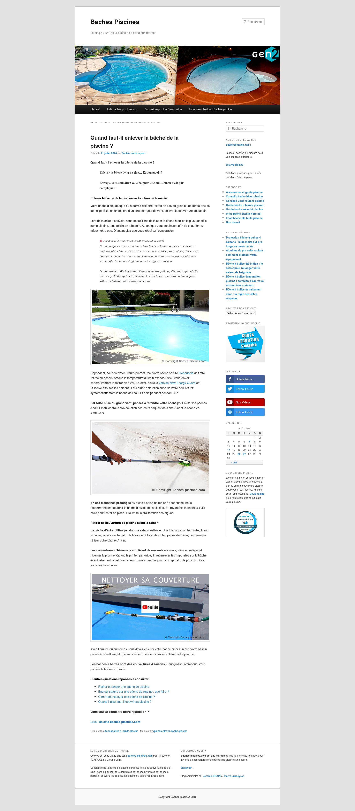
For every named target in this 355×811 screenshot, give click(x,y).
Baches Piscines (114, 21)
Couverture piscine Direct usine (163, 109)
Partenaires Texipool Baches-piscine (210, 109)
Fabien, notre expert (133, 153)
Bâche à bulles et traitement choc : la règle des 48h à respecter (243, 293)
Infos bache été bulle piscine (244, 218)
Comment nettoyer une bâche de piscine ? (126, 696)
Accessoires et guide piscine (121, 731)
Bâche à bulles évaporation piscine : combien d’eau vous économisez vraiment (245, 280)
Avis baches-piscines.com (122, 109)
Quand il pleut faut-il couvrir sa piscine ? (124, 701)
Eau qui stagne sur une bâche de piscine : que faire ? (133, 691)
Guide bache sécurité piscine (244, 209)
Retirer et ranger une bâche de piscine (123, 686)
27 (244, 454)
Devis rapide (257, 493)
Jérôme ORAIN (212, 776)
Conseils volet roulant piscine (245, 201)
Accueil (95, 109)
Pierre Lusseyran (234, 776)
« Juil (234, 462)
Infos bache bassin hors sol (243, 213)
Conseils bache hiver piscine (244, 196)
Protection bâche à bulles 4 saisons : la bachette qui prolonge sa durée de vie (244, 241)
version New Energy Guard (177, 382)
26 (239, 454)
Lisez (115, 721)
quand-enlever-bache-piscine (170, 731)
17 (228, 450)
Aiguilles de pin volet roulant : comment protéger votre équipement (245, 254)
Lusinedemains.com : (238, 144)
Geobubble (186, 373)
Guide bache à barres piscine (244, 205)
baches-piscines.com (140, 755)
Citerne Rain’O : (235, 165)
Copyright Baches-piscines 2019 (177, 797)
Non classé (233, 222)
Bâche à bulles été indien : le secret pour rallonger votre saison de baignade (244, 268)
